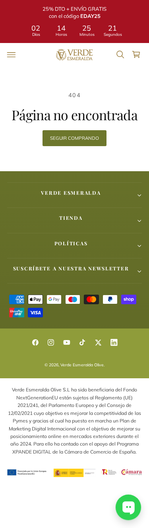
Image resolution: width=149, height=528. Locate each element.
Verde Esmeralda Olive (81, 365)
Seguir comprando (74, 138)
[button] (11, 55)
